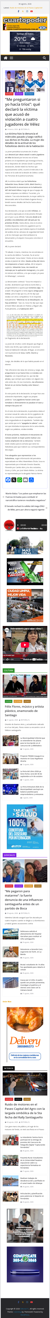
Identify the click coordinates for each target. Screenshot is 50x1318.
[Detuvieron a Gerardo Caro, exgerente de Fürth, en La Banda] (10, 954)
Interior (18, 1099)
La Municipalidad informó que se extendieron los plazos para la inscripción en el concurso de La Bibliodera (32, 742)
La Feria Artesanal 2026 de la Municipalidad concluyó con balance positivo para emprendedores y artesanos (32, 790)
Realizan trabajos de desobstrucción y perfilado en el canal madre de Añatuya (32, 1180)
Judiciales (19, 94)
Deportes (9, 94)
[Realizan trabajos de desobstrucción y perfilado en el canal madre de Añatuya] (10, 1182)
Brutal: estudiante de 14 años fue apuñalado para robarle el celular (32, 967)
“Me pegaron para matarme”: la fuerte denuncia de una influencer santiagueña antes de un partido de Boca (24, 899)
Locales (27, 701)
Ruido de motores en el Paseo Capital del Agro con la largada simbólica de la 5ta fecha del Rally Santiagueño (25, 1110)
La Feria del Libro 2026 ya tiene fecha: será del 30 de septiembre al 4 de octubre (31, 773)
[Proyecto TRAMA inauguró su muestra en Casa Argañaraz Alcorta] (10, 760)
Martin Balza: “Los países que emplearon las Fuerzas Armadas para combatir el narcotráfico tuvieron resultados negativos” (26, 497)
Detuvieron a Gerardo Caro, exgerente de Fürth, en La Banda (31, 951)
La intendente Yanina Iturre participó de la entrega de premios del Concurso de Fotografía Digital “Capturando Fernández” (32, 1142)
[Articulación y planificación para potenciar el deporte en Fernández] (10, 1198)
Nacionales (29, 94)
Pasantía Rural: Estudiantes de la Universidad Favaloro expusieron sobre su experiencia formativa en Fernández (31, 1163)
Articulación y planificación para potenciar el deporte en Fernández (32, 1196)
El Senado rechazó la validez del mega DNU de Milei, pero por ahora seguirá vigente (24, 508)
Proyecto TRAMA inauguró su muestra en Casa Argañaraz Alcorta (32, 758)
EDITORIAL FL (25, 129)
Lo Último (18, 701)
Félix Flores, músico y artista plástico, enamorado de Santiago (24, 710)
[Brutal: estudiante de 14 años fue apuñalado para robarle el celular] (10, 969)
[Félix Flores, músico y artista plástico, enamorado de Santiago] (25, 686)
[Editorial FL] (5, 58)
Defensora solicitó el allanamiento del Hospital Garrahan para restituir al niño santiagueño (30, 935)
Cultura (8, 701)
